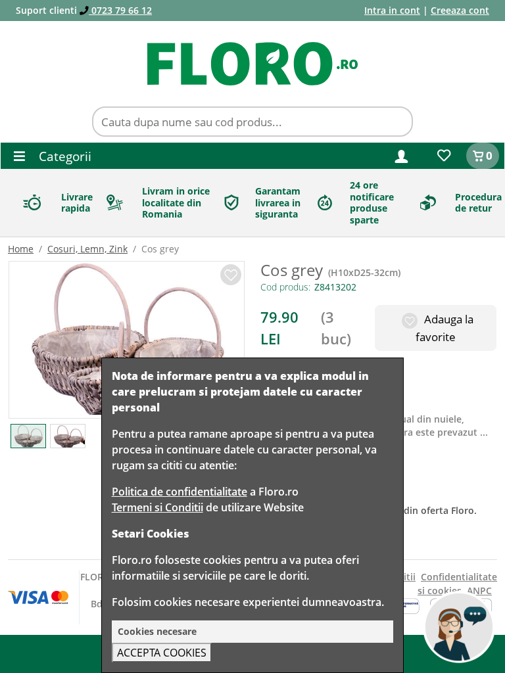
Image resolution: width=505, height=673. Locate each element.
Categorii (63, 156)
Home (21, 249)
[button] (401, 155)
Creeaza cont (460, 10)
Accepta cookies (161, 652)
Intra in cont (392, 10)
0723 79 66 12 (120, 10)
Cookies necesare (157, 631)
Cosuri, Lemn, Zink (87, 249)
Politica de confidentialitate (179, 491)
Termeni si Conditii (157, 507)
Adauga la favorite (444, 328)
